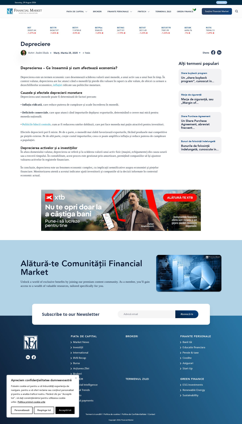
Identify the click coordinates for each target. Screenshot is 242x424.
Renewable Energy (194, 390)
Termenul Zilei (163, 12)
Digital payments (83, 400)
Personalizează (21, 410)
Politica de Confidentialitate (134, 414)
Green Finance (185, 12)
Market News (81, 342)
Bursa (76, 363)
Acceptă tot (65, 410)
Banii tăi (187, 342)
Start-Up (188, 368)
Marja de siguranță (191, 94)
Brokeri (97, 12)
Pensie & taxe (191, 353)
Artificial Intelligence (85, 385)
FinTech (142, 12)
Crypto (77, 395)
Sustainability (190, 395)
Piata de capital (75, 12)
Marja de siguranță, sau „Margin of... (197, 101)
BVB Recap (79, 358)
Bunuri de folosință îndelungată (198, 141)
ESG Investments (193, 385)
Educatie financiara (194, 347)
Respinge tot (44, 410)
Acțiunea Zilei (81, 368)
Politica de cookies (112, 414)
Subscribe (221, 2)
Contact (151, 414)
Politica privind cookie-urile (31, 402)
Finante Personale (118, 12)
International (80, 353)
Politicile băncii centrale (36, 124)
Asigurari (188, 363)
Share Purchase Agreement (195, 116)
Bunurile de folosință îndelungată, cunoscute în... (200, 147)
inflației (57, 85)
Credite (187, 358)
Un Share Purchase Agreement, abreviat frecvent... (195, 124)
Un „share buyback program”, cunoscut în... (197, 79)
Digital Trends (81, 390)
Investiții (78, 347)
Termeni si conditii (94, 414)
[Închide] (76, 378)
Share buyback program (194, 73)
